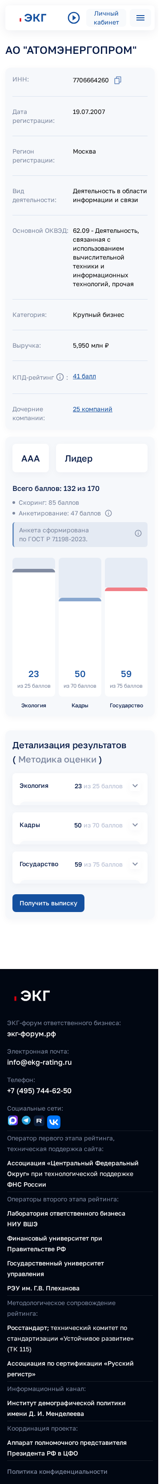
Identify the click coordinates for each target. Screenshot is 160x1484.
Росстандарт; (28, 1327)
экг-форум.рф (31, 1033)
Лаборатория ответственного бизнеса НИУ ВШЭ (66, 1218)
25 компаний (92, 409)
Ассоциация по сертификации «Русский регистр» (70, 1368)
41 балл (84, 376)
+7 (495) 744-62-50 (39, 1090)
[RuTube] (39, 1122)
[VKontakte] (53, 1122)
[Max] (12, 1120)
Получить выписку (48, 903)
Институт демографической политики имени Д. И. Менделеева (66, 1408)
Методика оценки (58, 759)
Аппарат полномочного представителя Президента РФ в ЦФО (67, 1448)
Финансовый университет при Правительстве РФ (54, 1243)
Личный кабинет (106, 17)
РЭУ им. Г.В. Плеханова (43, 1288)
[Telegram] (25, 1120)
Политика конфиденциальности (57, 1471)
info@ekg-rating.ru (39, 1062)
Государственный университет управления (55, 1268)
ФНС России (26, 1184)
